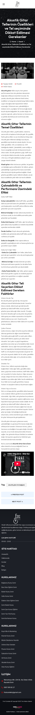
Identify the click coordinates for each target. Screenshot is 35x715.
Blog (2, 566)
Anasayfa (4, 554)
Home (14, 42)
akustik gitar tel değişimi (16, 485)
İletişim (3, 570)
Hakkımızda (5, 558)
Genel (21, 42)
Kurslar (3, 562)
